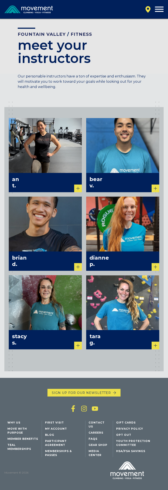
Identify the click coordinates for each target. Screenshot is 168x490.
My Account (56, 428)
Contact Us (97, 424)
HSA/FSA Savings (130, 451)
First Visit (54, 422)
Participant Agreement (56, 443)
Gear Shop (98, 445)
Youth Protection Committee (133, 443)
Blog (49, 434)
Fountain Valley (42, 34)
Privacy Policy (129, 428)
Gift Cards (126, 422)
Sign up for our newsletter (81, 393)
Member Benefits (22, 438)
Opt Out (123, 434)
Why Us (13, 422)
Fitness (81, 34)
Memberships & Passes (58, 453)
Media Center (95, 453)
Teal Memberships (19, 447)
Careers (96, 432)
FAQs (93, 438)
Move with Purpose (17, 430)
